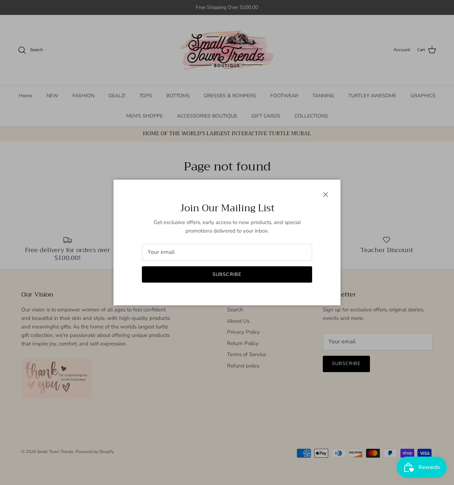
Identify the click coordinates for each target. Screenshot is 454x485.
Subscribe (226, 274)
